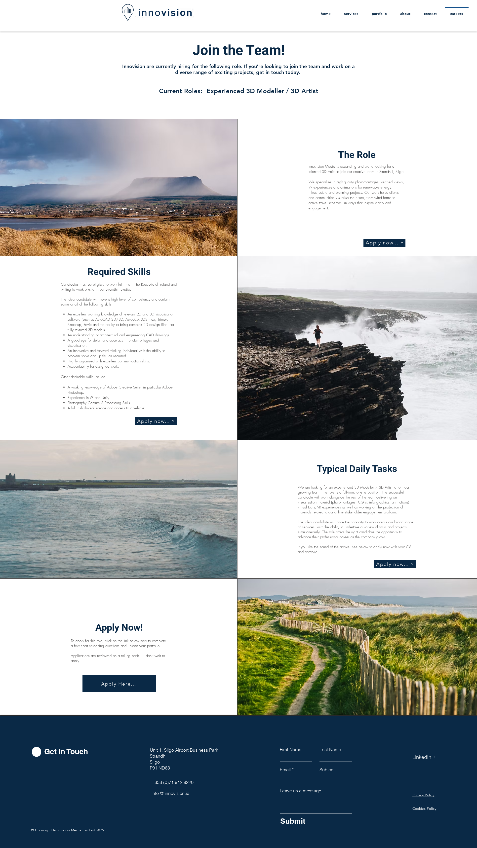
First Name (290, 749)
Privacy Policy (423, 795)
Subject (327, 770)
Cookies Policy (424, 808)
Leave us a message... (302, 791)
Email (285, 770)
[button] (119, 683)
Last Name (330, 749)
